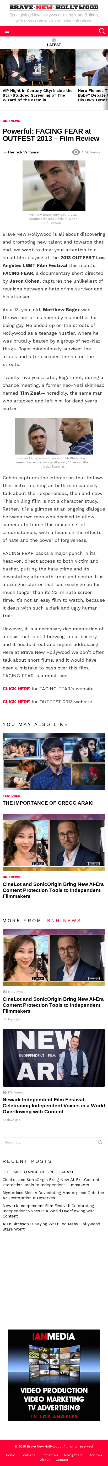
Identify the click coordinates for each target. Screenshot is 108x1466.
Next (105, 79)
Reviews (95, 1455)
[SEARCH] (102, 31)
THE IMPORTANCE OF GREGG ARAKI (48, 803)
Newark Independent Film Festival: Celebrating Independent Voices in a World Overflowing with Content (54, 1105)
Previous (2, 79)
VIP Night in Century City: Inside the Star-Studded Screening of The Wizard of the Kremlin (38, 95)
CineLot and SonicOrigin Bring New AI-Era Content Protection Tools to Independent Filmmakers (53, 890)
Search (100, 1143)
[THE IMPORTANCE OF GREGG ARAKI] (54, 761)
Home (10, 1455)
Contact (62, 1460)
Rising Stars (73, 1455)
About (45, 1460)
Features (11, 796)
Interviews (50, 1455)
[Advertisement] (48, 1280)
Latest (54, 45)
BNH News (11, 877)
